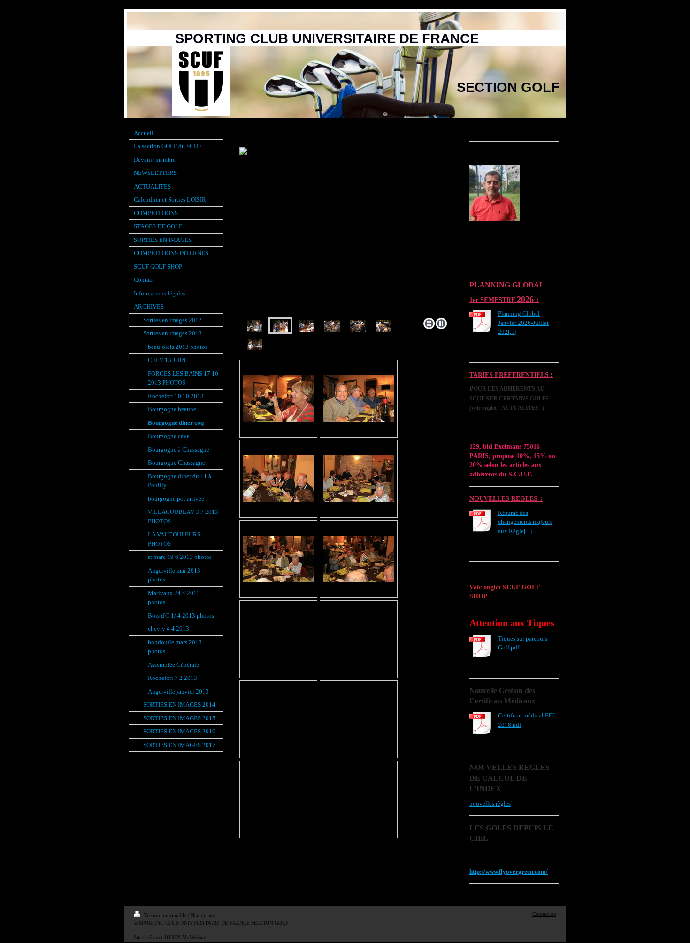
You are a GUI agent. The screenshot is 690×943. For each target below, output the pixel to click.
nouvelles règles (490, 803)
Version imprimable (165, 915)
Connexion (544, 914)
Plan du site (202, 915)
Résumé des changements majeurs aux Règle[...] (525, 522)
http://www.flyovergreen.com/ (508, 871)
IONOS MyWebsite (185, 937)
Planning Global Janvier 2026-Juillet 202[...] (523, 322)
